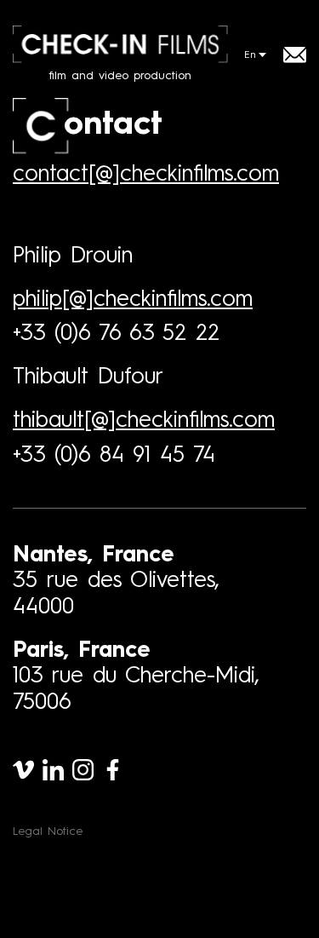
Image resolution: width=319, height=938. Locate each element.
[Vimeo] (23, 769)
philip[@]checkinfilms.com (133, 300)
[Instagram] (83, 769)
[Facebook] (112, 769)
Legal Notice (48, 831)
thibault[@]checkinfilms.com (144, 421)
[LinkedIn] (53, 769)
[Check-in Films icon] (40, 125)
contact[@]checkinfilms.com (146, 175)
